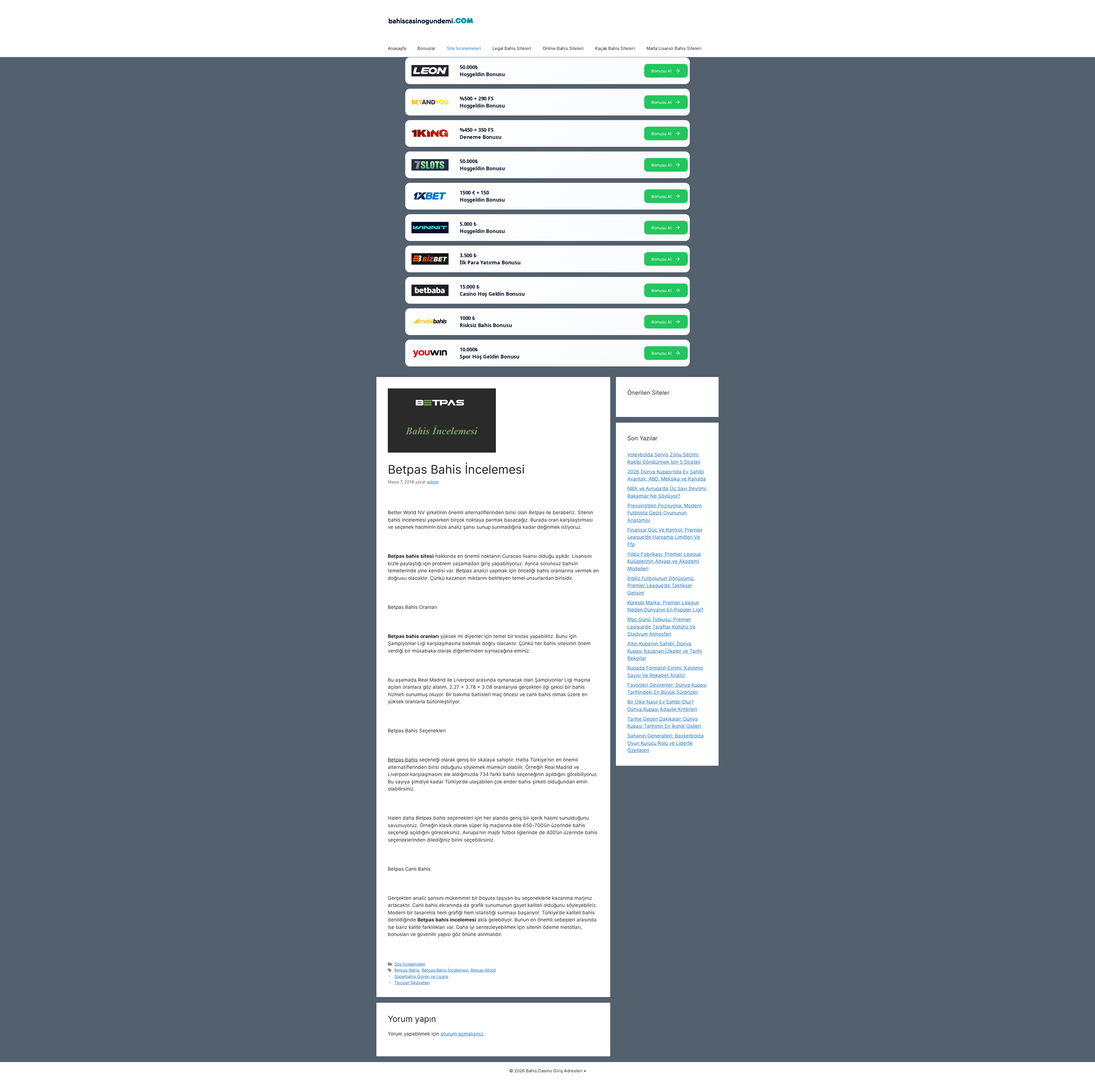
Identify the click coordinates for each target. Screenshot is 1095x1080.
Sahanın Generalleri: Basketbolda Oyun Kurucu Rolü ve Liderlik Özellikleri (665, 743)
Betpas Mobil (483, 970)
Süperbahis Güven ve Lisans (421, 976)
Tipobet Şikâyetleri (412, 982)
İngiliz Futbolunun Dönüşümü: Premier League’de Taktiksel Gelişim (661, 586)
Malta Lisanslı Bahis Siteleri (673, 48)
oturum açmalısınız (462, 1034)
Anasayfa (397, 48)
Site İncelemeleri (464, 48)
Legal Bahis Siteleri (511, 48)
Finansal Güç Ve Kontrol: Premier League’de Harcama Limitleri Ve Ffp (664, 537)
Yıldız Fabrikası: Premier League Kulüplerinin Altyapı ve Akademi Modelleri (664, 561)
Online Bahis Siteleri (563, 48)
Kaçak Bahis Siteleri (615, 48)
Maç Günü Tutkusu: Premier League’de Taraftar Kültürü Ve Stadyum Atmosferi (661, 627)
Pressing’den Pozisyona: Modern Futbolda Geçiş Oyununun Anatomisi (664, 513)
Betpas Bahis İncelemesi (445, 970)
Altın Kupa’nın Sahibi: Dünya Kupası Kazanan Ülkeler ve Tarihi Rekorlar (664, 651)
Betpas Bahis (406, 970)
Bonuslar (426, 48)
